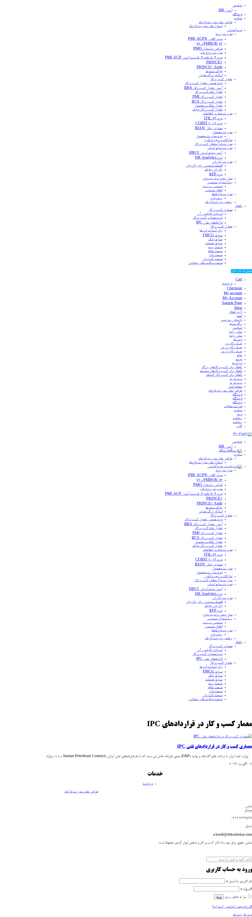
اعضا (239, 316)
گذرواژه (246, 889)
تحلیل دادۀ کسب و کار (208, 92)
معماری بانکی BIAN (208, 129)
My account (233, 294)
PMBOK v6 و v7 (209, 44)
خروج (239, 360)
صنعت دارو (215, 255)
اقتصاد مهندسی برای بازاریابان (204, 166)
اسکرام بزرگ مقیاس (210, 76)
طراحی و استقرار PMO (207, 49)
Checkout (234, 289)
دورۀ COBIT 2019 (208, 124)
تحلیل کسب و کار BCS (207, 102)
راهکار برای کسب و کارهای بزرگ (222, 367)
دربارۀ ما (148, 784)
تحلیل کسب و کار (221, 80)
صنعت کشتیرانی (212, 259)
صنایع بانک (215, 240)
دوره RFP (215, 175)
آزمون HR (225, 11)
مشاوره (238, 19)
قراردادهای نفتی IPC (209, 223)
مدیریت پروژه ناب (211, 53)
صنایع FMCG (212, 236)
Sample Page (232, 304)
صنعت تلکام (215, 252)
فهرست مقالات (233, 407)
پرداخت (237, 419)
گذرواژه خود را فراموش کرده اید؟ (232, 907)
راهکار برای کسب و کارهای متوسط (221, 371)
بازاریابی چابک (213, 170)
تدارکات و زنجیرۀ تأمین (218, 140)
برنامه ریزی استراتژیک (218, 202)
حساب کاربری (233, 344)
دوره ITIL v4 (213, 119)
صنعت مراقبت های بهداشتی (205, 263)
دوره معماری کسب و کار (207, 218)
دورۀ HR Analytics (208, 158)
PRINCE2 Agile (209, 68)
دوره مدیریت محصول (209, 137)
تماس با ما (235, 332)
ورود (239, 415)
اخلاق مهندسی (213, 191)
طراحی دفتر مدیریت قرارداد (215, 23)
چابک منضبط (213, 72)
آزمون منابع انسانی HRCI (205, 153)
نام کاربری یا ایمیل (239, 882)
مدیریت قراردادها (222, 195)
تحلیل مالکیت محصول (208, 106)
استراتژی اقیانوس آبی (209, 214)
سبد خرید (236, 379)
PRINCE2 (214, 63)
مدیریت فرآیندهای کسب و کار (213, 144)
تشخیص (237, 6)
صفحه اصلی (235, 387)
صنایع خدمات (213, 244)
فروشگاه (237, 15)
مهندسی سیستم (212, 187)
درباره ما (227, 284)
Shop (238, 308)
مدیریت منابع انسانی (219, 148)
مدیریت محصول (222, 133)
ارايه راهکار (235, 312)
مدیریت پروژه (224, 34)
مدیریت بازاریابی (222, 162)
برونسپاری (216, 198)
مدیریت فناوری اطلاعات (217, 114)
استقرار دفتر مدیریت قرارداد (205, 26)
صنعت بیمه (215, 248)
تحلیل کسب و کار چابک (207, 110)
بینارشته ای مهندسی (219, 183)
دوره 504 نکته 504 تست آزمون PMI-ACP (193, 58)
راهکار (238, 206)
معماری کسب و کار (220, 210)
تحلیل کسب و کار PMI (207, 97)
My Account (232, 299)
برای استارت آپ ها (211, 231)
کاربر (239, 426)
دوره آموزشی (234, 30)
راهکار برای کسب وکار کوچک (224, 375)
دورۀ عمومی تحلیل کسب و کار (203, 83)
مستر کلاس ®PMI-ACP (205, 39)
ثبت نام (237, 340)
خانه (239, 356)
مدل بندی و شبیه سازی (217, 179)
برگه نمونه (235, 324)
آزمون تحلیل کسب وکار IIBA (203, 88)
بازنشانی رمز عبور (231, 320)
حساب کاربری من (231, 348)
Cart (239, 280)
